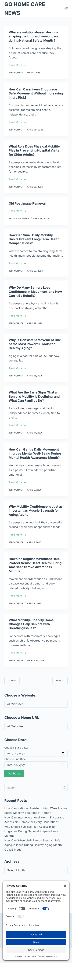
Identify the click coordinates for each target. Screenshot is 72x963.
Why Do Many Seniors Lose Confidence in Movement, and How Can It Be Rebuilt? (35, 291)
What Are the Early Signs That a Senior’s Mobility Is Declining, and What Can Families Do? (34, 396)
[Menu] (66, 8)
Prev (13, 680)
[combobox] (33, 787)
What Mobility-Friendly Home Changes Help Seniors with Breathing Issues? (31, 624)
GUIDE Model (13, 849)
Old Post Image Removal (27, 203)
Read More (15, 65)
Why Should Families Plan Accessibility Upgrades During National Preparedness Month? (31, 831)
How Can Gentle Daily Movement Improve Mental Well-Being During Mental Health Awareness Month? (35, 453)
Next (58, 680)
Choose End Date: (15, 759)
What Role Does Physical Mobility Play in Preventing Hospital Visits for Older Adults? (34, 150)
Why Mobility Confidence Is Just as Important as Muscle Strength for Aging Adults (36, 510)
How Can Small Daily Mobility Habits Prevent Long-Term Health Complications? (34, 239)
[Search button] (64, 787)
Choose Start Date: (16, 747)
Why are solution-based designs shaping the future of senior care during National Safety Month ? (33, 36)
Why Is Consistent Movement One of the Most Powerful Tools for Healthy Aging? (35, 344)
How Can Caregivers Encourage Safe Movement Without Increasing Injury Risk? (36, 93)
